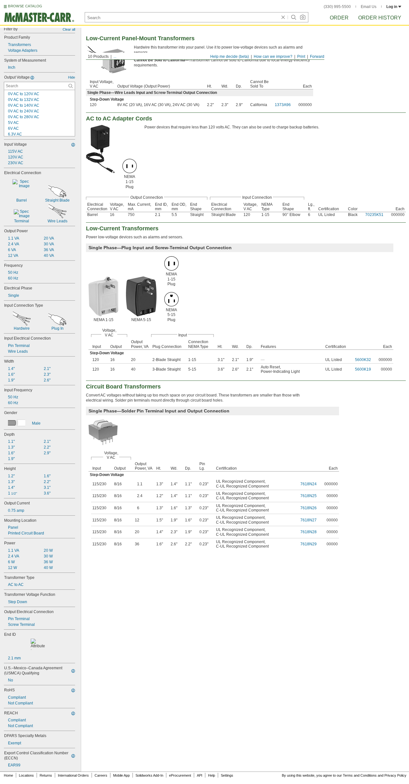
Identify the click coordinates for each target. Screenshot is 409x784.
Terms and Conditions (360, 775)
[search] (70, 86)
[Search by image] (302, 17)
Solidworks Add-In (149, 775)
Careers (101, 775)
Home (8, 775)
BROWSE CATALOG (25, 6)
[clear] (283, 17)
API (199, 775)
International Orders (73, 775)
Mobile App (121, 775)
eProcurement (180, 775)
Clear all (69, 29)
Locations (26, 775)
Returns (46, 775)
